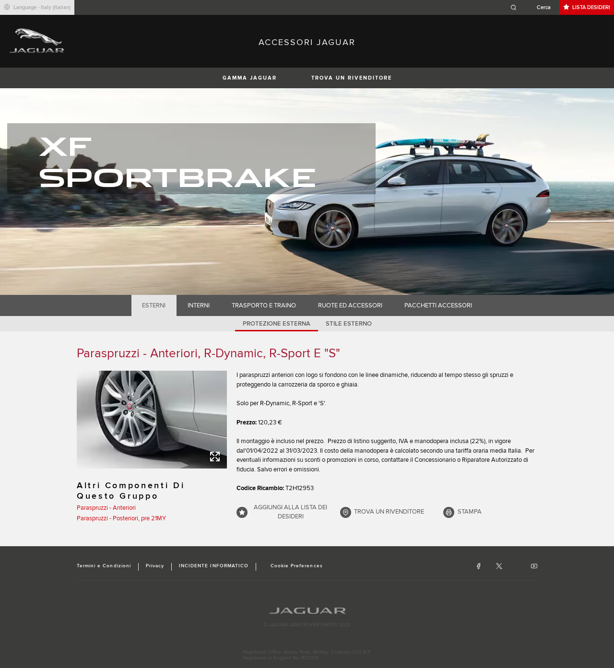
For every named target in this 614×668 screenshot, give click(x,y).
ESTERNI (153, 305)
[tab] (154, 305)
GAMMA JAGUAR (250, 78)
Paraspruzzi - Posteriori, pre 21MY (121, 518)
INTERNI (199, 305)
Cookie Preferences (297, 566)
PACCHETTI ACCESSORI (438, 305)
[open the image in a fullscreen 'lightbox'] (152, 420)
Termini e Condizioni (104, 566)
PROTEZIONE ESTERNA (276, 324)
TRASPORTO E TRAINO (264, 305)
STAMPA (470, 512)
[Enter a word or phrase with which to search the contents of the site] (533, 7)
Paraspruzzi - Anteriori (106, 508)
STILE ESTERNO (349, 324)
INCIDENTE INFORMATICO (213, 566)
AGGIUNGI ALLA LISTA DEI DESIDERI (290, 512)
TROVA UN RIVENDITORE (351, 78)
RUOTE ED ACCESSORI (350, 305)
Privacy (155, 566)
